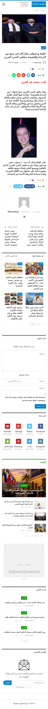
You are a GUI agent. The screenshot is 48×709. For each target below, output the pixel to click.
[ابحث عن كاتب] (24, 202)
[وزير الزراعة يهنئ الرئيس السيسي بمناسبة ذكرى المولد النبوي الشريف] (40, 504)
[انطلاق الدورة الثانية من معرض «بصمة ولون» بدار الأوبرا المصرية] (13, 268)
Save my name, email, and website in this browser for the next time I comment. (25, 399)
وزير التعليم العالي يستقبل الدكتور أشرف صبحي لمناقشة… (24, 632)
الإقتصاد (24, 485)
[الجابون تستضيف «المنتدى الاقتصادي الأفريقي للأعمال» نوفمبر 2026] (24, 483)
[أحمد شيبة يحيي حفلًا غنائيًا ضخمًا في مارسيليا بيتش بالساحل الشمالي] (34, 299)
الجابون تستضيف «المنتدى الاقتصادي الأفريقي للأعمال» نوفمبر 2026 (24, 491)
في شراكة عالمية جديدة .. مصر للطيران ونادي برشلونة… (24, 602)
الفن (43, 47)
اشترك (7, 683)
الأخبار (24, 598)
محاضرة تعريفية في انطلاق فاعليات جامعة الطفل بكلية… (24, 617)
